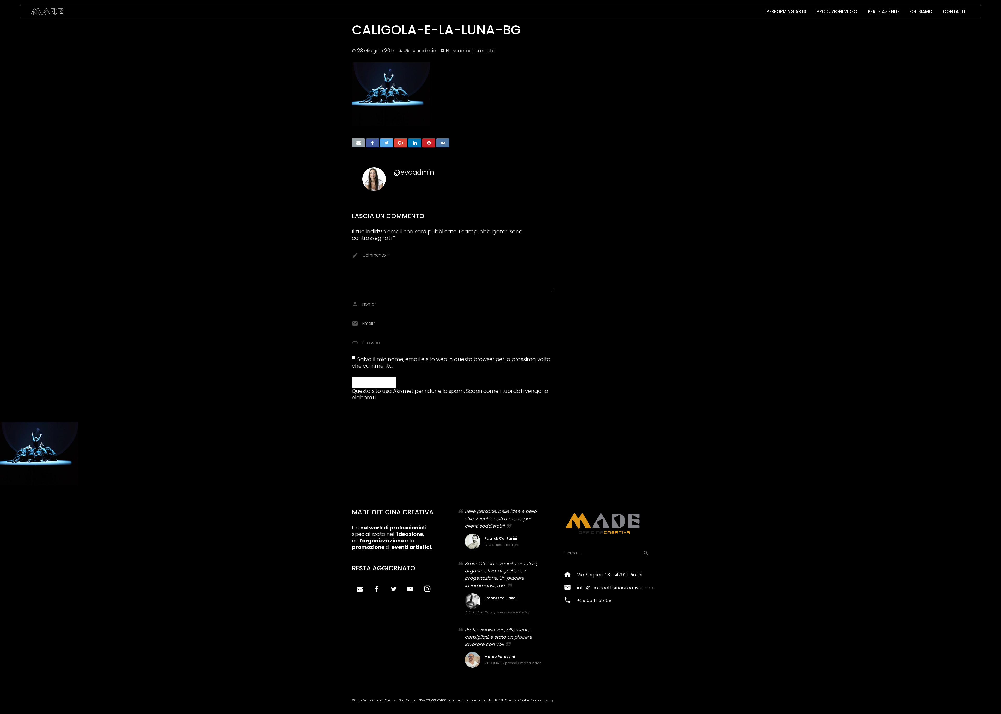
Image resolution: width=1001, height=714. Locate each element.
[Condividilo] (372, 142)
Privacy (548, 700)
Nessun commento (470, 50)
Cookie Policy (528, 700)
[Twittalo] (386, 142)
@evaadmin (420, 50)
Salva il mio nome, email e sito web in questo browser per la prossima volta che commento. (451, 362)
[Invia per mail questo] (358, 142)
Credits (510, 700)
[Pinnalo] (428, 142)
